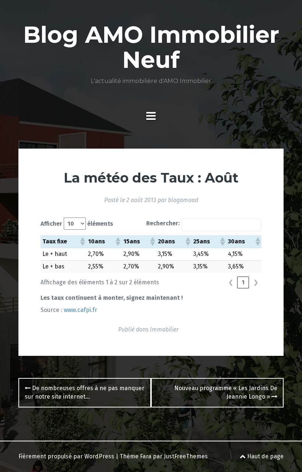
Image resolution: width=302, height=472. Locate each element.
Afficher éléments (77, 223)
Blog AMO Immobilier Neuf (151, 47)
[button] (82, 241)
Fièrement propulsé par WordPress (66, 456)
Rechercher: (163, 223)
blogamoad (183, 200)
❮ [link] (230, 282)
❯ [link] (255, 282)
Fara (145, 456)
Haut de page (265, 456)
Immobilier (164, 329)
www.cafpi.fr (80, 309)
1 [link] (243, 282)
